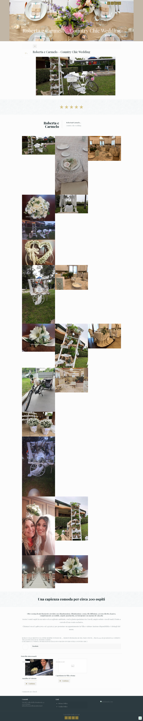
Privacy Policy (63, 703)
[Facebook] (109, 3)
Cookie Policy (63, 707)
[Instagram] (116, 3)
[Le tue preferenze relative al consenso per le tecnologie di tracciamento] (140, 718)
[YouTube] (112, 3)
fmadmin (35, 646)
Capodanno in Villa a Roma (65, 675)
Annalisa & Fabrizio (29, 678)
